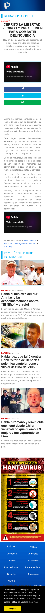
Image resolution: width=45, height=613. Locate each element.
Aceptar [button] (12, 608)
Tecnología (33, 574)
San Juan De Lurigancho (15, 243)
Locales (12, 560)
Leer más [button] (33, 602)
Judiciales (33, 553)
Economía (12, 553)
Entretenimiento (33, 567)
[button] (40, 5)
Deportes (11, 574)
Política (33, 547)
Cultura (12, 581)
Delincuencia (30, 240)
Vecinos (32, 243)
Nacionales (33, 560)
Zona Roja (8, 246)
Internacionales (12, 567)
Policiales (12, 546)
